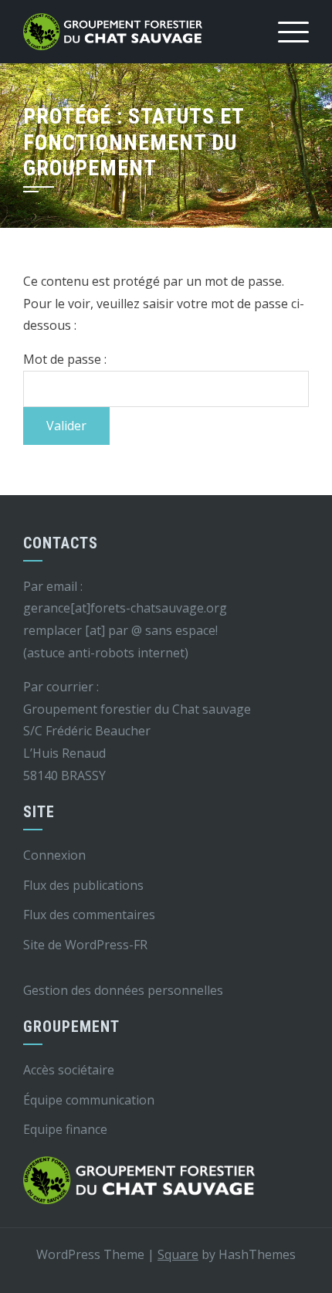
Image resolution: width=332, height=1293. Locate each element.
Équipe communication (88, 1099)
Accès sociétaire (68, 1069)
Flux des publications (83, 885)
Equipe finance (65, 1129)
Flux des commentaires (89, 914)
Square (178, 1254)
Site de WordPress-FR (85, 944)
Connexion (54, 855)
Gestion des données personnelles (123, 990)
